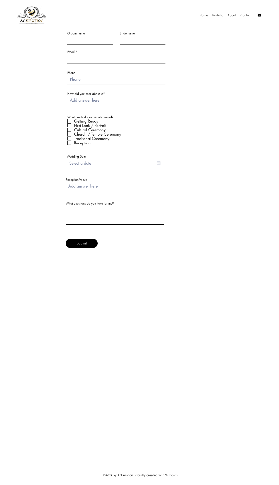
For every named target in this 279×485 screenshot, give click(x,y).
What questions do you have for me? (90, 203)
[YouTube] (259, 15)
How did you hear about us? (86, 93)
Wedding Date (76, 156)
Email (71, 51)
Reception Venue (76, 179)
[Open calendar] (158, 163)
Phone (71, 72)
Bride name (127, 33)
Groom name (76, 33)
